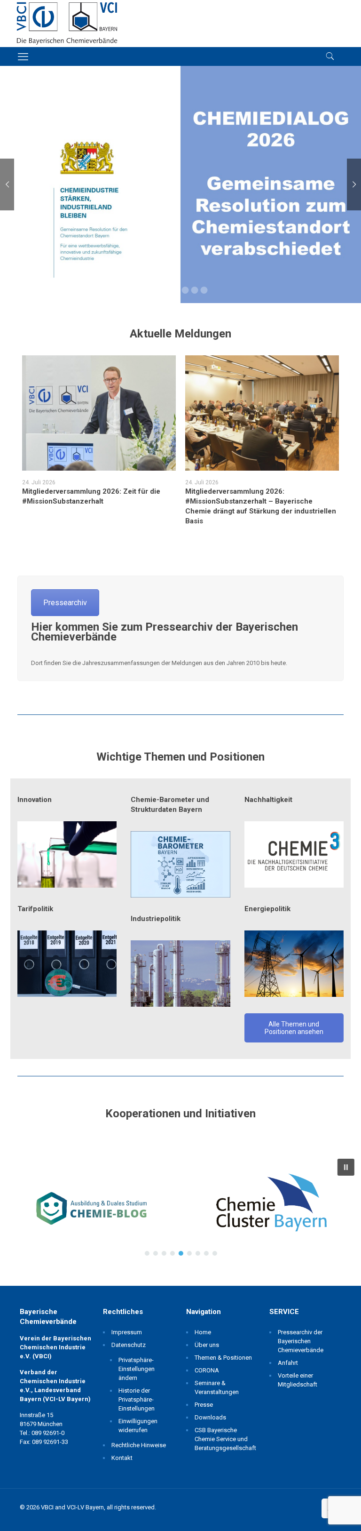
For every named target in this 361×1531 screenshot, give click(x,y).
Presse (204, 1404)
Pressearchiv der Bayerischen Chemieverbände (300, 1341)
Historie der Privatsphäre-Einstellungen (136, 1399)
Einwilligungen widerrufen (137, 1426)
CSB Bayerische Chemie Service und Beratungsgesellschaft (224, 1439)
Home (203, 1332)
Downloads (210, 1417)
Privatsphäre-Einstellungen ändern (136, 1368)
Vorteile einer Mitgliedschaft (297, 1380)
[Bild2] (180, 864)
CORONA (207, 1370)
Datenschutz (128, 1344)
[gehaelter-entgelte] (67, 963)
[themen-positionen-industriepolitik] (180, 973)
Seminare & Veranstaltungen (217, 1387)
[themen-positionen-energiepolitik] (294, 963)
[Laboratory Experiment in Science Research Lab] (67, 854)
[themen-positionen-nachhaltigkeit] (294, 854)
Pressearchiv (65, 602)
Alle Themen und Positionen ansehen (294, 1027)
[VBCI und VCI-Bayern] (67, 23)
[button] (90, 1207)
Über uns (207, 1344)
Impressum (126, 1332)
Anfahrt (288, 1362)
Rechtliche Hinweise (138, 1445)
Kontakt (122, 1457)
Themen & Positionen (223, 1357)
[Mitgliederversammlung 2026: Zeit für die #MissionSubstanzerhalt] (99, 413)
